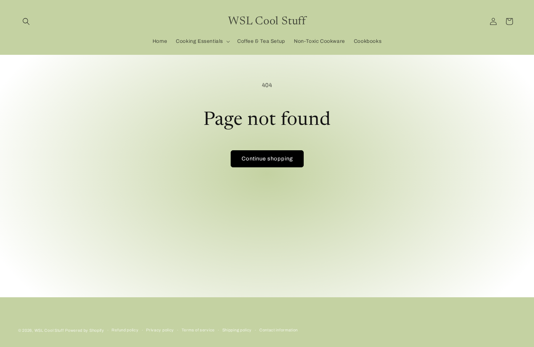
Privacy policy (160, 330)
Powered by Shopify (84, 330)
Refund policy (125, 330)
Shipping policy (237, 330)
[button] (26, 21)
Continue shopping (267, 159)
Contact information (278, 330)
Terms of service (198, 330)
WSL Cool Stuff (49, 330)
